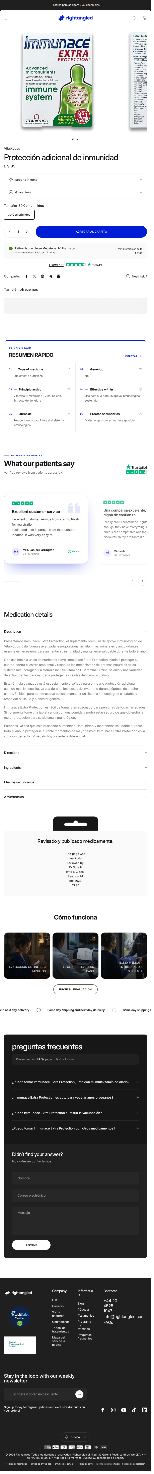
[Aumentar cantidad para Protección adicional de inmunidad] (27, 232)
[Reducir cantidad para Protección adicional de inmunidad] (8, 232)
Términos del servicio (64, 1464)
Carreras (58, 1306)
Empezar (131, 356)
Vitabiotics (12, 148)
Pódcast (83, 1309)
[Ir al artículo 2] (78, 139)
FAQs (40, 1059)
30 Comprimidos (19, 214)
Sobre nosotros (58, 1313)
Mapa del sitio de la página (58, 1341)
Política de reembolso (16, 1464)
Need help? (139, 276)
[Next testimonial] (142, 581)
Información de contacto (108, 1464)
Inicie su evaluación (75, 989)
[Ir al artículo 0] (73, 139)
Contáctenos (61, 1321)
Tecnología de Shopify (110, 1457)
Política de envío (85, 1464)
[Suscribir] (79, 1394)
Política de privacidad (40, 1464)
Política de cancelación (133, 1464)
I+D (54, 1300)
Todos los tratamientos (60, 1329)
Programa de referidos (84, 1325)
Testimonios (86, 1315)
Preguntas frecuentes (85, 1336)
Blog (81, 1303)
